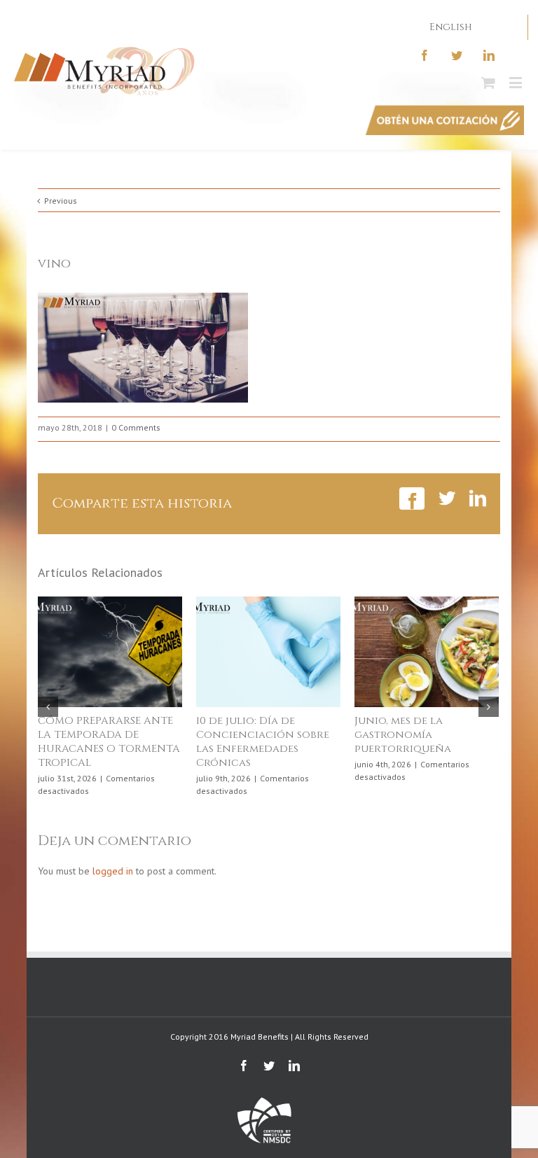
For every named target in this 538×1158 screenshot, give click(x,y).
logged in (112, 871)
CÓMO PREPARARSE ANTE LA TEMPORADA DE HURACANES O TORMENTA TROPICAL (109, 741)
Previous (60, 200)
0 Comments (135, 427)
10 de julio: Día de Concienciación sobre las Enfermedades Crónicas (262, 741)
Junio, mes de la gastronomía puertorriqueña (402, 734)
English (450, 27)
